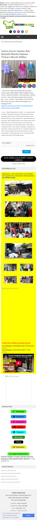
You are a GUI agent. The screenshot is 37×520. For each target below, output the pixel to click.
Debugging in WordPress (13, 12)
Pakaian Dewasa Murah (13, 112)
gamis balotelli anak (18, 118)
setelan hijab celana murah (16, 133)
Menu (18, 37)
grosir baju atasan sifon (16, 122)
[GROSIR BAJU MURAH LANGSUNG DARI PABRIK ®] (18, 24)
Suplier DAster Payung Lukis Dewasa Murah (11, 473)
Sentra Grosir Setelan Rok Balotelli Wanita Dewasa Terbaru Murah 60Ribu (15, 54)
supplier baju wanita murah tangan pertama (12, 135)
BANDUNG (14, 511)
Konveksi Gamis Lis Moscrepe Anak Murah (10, 482)
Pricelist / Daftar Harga (18, 163)
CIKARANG (14, 503)
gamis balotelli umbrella (14, 120)
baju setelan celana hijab (13, 114)
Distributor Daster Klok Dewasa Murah (9, 479)
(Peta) (4, 348)
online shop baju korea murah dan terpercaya (16, 131)
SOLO (13, 508)
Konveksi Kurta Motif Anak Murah (8, 470)
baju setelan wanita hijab (26, 114)
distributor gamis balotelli (22, 116)
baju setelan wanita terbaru (8, 116)
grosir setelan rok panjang (19, 127)
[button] (19, 517)
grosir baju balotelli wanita (19, 124)
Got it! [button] (28, 515)
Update (21, 112)
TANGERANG (13, 506)
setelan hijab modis (29, 133)
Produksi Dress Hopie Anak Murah (8, 476)
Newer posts (30, 145)
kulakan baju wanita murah (15, 129)
